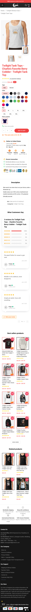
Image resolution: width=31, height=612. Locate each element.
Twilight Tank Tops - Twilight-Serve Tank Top (7, 493)
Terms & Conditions (6, 552)
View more (15, 442)
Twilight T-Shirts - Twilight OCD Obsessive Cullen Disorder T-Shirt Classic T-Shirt (8, 381)
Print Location (6, 116)
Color (3, 90)
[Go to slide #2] (20, 58)
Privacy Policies (5, 555)
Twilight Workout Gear (13, 10)
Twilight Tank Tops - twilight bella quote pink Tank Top (22, 468)
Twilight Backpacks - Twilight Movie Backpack (22, 407)
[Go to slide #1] (11, 58)
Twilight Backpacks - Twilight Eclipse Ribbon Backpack (8, 431)
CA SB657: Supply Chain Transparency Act (12, 559)
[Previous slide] (3, 35)
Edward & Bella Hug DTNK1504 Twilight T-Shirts (8, 353)
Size (3, 107)
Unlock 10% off (3, 604)
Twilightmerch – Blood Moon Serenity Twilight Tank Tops (23, 493)
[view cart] (29, 5)
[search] (26, 5)
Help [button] (28, 609)
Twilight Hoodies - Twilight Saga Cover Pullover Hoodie (7, 407)
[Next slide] (27, 35)
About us (3, 550)
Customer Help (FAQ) (6, 577)
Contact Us (4, 575)
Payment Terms (5, 570)
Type (3, 85)
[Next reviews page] (27, 321)
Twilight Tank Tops (6, 13)
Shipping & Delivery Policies (8, 567)
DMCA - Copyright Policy (7, 557)
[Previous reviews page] (19, 321)
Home (2, 10)
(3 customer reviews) (15, 78)
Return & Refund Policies (7, 572)
